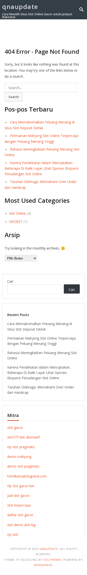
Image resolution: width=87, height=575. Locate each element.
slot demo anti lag (21, 524)
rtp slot (12, 534)
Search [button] (13, 97)
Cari (10, 281)
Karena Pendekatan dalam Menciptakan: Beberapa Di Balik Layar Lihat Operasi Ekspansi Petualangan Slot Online (42, 168)
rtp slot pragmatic (21, 447)
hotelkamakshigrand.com (27, 476)
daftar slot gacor (20, 515)
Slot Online (17, 213)
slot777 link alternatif (23, 437)
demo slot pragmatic (23, 466)
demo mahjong (19, 456)
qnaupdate (20, 6)
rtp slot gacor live (20, 486)
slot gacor (15, 427)
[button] (73, 31)
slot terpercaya (19, 505)
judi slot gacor (18, 495)
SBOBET (15, 221)
